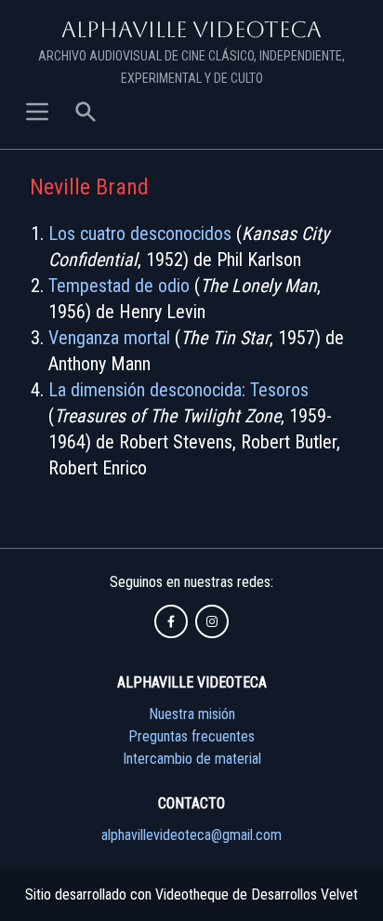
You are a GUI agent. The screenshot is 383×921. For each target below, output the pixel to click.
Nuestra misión (192, 714)
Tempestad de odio (119, 285)
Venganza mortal (109, 338)
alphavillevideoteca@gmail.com (191, 835)
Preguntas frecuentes (191, 736)
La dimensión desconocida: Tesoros (178, 390)
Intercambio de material (192, 759)
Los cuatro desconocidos (139, 233)
